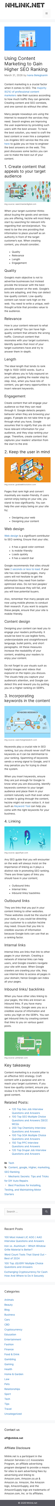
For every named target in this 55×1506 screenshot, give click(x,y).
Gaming (8, 1364)
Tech (11, 1163)
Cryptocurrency (13, 1329)
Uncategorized (13, 1413)
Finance (9, 1349)
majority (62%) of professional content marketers (25, 91)
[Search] (46, 1211)
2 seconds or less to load (25, 569)
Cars (7, 1319)
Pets (7, 1384)
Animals (9, 1299)
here (7, 143)
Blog (7, 1309)
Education (10, 1334)
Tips (6, 1403)
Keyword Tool (22, 806)
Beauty (8, 1304)
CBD (7, 1324)
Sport (7, 1394)
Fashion (9, 1344)
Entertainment (12, 1339)
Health (8, 1369)
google (23, 1167)
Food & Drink (11, 1354)
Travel (8, 1408)
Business (9, 1314)
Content (13, 1167)
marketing (43, 1167)
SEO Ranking (12, 1171)
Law (6, 1379)
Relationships (12, 1389)
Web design (11, 535)
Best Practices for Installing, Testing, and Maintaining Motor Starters (22, 1190)
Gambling (10, 1359)
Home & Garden (13, 1374)
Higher (32, 1167)
